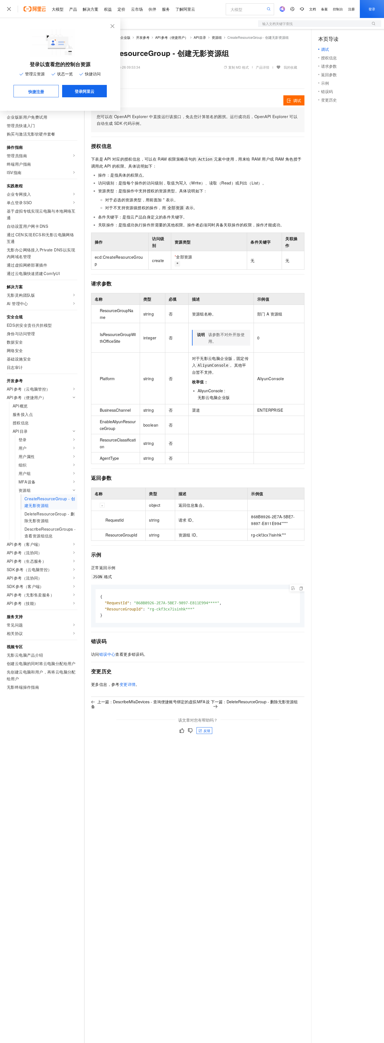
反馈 (207, 730)
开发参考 (143, 37)
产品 (73, 9)
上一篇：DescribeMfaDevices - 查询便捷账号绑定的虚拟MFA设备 (150, 704)
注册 (351, 8)
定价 (121, 9)
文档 (312, 8)
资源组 (217, 37)
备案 (324, 8)
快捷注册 (36, 91)
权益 (108, 9)
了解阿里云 (185, 9)
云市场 (137, 9)
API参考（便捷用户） (171, 37)
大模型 (58, 9)
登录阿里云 (84, 91)
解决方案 (90, 9)
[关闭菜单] (9, 9)
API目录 (200, 37)
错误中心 (107, 654)
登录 (372, 8)
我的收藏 (290, 67)
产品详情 (262, 67)
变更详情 (127, 684)
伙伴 (152, 9)
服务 (166, 9)
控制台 (338, 8)
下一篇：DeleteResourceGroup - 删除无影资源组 (254, 701)
